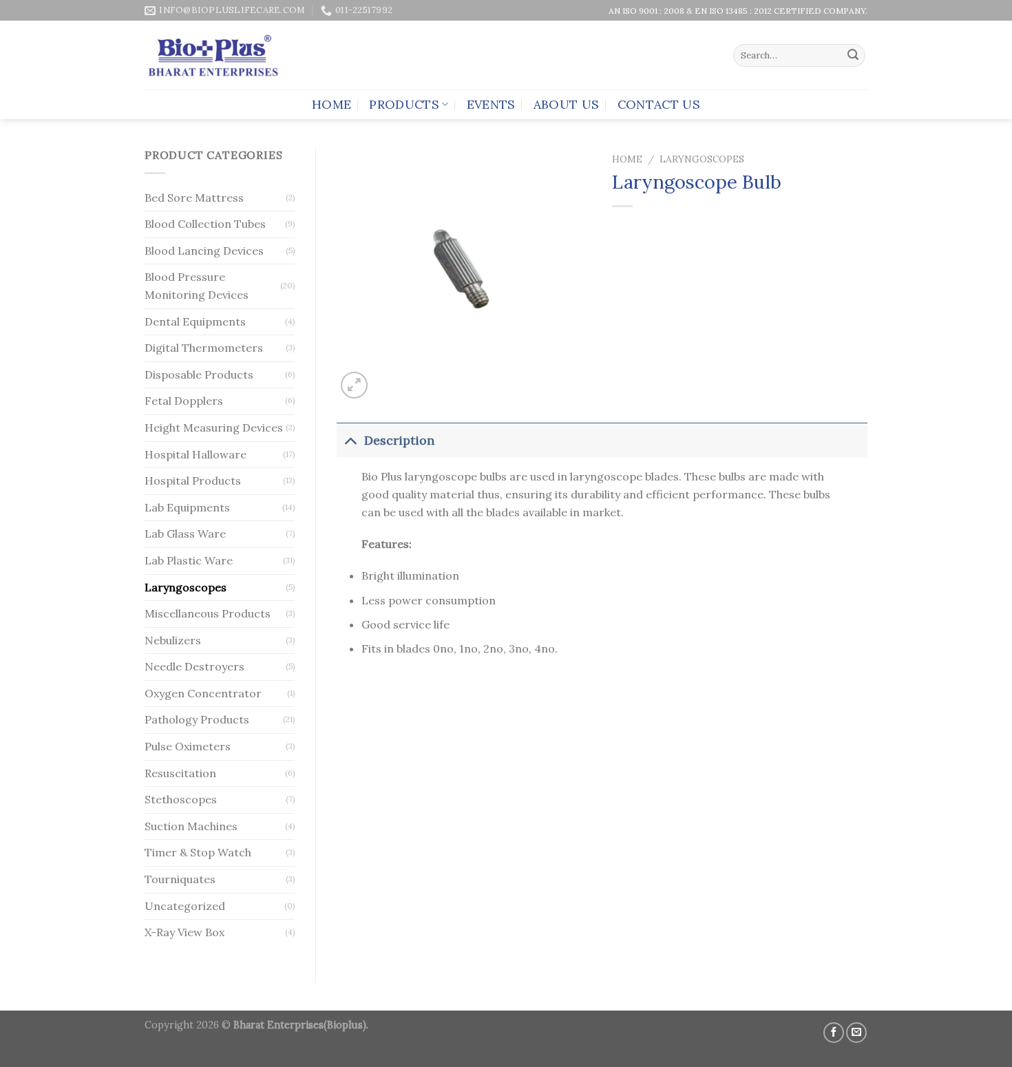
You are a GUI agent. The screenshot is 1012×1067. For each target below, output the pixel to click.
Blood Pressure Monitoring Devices (197, 286)
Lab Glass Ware (185, 533)
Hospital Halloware (195, 454)
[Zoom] (354, 385)
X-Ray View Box (184, 932)
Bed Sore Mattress (194, 197)
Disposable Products (199, 374)
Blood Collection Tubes (205, 224)
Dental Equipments (195, 321)
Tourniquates (180, 879)
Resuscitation (180, 773)
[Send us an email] (856, 1032)
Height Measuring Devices (214, 427)
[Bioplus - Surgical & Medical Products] (213, 55)
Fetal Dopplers (184, 401)
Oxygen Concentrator (203, 693)
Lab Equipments (187, 507)
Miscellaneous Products (208, 613)
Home (331, 104)
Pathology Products (197, 719)
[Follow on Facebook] (833, 1032)
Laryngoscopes (185, 587)
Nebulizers (173, 640)
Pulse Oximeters (188, 746)
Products (404, 104)
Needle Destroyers (194, 666)
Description (399, 440)
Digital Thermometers (204, 348)
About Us (567, 104)
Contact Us (659, 104)
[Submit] (853, 55)
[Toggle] (350, 440)
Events (491, 104)
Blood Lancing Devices (204, 250)
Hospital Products (193, 480)
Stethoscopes (181, 799)
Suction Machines (191, 826)
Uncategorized (185, 906)
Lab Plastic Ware (189, 560)
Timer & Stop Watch (198, 852)
